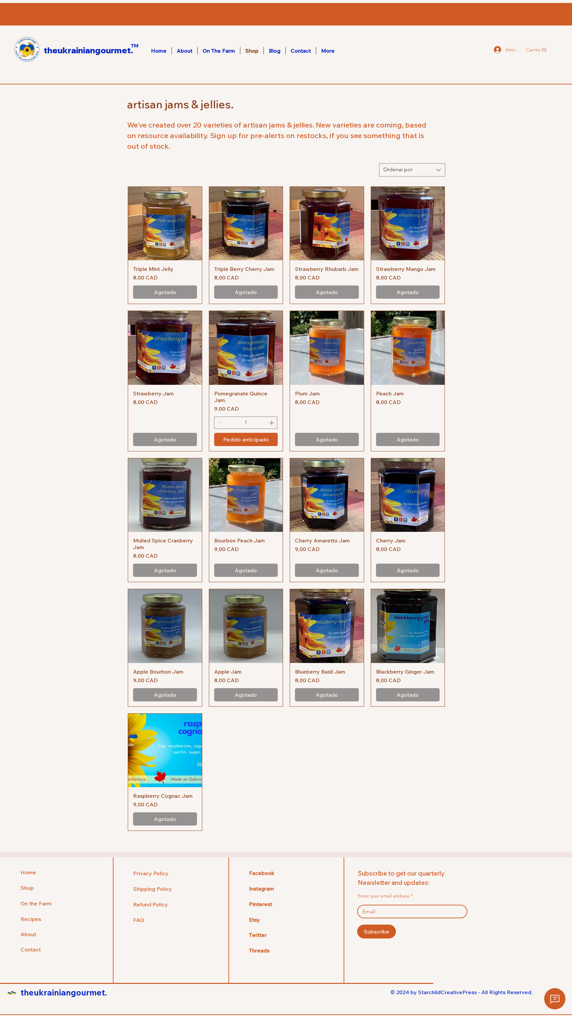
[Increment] (272, 423)
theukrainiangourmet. (88, 50)
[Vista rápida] (165, 224)
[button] (534, 49)
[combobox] (412, 170)
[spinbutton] (245, 423)
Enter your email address (383, 895)
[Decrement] (219, 423)
